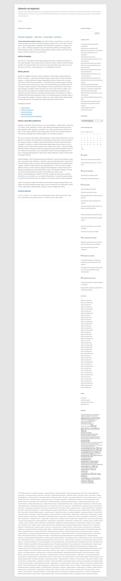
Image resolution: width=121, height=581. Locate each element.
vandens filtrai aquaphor (43, 514)
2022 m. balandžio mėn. (87, 353)
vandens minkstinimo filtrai (90, 479)
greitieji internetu (27, 571)
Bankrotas (82, 563)
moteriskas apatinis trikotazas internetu (90, 443)
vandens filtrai (89, 466)
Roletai (26, 195)
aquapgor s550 (73, 518)
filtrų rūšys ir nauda (83, 495)
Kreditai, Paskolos (70, 569)
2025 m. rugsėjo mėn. (86, 306)
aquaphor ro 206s (35, 525)
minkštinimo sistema (72, 495)
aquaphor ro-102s (64, 518)
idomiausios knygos (87, 437)
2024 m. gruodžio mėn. (87, 321)
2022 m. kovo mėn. (86, 355)
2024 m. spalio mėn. (86, 326)
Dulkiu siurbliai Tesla (87, 544)
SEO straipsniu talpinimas (89, 237)
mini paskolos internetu (65, 563)
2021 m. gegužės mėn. (86, 372)
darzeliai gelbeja (22, 556)
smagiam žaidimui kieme (41, 531)
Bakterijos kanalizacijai (89, 278)
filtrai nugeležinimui (93, 493)
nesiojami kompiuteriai (88, 446)
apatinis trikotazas (94, 414)
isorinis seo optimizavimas (44, 541)
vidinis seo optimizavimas (58, 541)
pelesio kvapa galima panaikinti (74, 525)
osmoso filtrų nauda (31, 495)
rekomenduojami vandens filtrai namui (39, 505)
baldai (95, 419)
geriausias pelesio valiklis (89, 539)
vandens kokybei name (23, 505)
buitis (58, 550)
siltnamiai (95, 558)
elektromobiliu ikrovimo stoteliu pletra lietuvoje (61, 535)
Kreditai (63, 569)
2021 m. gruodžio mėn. (87, 362)
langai (100, 442)
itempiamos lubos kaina (38, 558)
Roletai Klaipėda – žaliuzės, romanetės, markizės (40, 37)
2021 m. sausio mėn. (86, 381)
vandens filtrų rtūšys (96, 503)
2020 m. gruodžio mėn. (87, 383)
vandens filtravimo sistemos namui (86, 501)
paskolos (86, 458)
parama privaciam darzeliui (92, 554)
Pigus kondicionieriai (86, 565)
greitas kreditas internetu (89, 434)
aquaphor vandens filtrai (87, 512)
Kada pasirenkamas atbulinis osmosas (91, 63)
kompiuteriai (96, 438)
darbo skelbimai (84, 421)
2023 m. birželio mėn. (86, 342)
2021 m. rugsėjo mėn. (86, 364)
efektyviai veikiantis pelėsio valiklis (44, 539)
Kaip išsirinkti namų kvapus (88, 56)
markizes (35, 195)
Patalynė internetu (87, 171)
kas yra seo (48, 527)
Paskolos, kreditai (80, 569)
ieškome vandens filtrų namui (35, 503)
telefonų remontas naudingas (72, 531)
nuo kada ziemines (41, 552)
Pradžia (20, 21)
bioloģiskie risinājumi (53, 554)
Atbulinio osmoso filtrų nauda (89, 192)
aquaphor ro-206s (33, 522)
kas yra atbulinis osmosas (90, 497)
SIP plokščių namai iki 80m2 (30, 544)
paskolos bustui (54, 563)
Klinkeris (84, 155)
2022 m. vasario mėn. (86, 357)
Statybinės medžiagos (35, 567)
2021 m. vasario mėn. (86, 379)
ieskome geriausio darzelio (45, 556)
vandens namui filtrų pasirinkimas (81, 503)
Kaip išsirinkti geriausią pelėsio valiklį (90, 101)
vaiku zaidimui (43, 554)
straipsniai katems (31, 561)
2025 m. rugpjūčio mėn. (87, 309)
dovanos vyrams (85, 426)
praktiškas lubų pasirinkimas (76, 571)
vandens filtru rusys (35, 518)
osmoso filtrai (88, 454)
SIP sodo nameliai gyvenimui (69, 548)
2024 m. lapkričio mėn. (87, 323)
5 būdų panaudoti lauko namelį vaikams (91, 214)
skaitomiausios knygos (88, 464)
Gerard (72, 565)
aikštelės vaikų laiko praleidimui (56, 531)
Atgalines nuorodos (55, 565)
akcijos (86, 414)
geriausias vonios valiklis (43, 535)
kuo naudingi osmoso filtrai (60, 499)
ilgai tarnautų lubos (90, 569)
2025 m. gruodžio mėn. (87, 302)
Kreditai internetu (81, 567)
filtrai (93, 425)
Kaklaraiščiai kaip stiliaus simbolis (89, 84)
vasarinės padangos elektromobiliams (34, 537)
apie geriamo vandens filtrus (76, 497)
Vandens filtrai (89, 563)
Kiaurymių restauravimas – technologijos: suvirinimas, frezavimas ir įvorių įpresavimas (92, 52)
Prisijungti (83, 398)
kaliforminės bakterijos (30, 546)
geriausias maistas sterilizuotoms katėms (39, 533)
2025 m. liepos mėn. (86, 311)
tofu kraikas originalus (97, 561)
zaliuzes (52, 197)
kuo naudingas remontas (71, 537)
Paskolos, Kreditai (50, 569)
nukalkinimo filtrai (90, 452)
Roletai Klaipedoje (26, 114)
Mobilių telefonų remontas (88, 107)
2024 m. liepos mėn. (86, 332)
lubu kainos (72, 558)
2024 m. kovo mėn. (86, 340)
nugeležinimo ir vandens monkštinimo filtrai (79, 510)
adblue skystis (81, 554)
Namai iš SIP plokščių (56, 548)
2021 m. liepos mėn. (86, 368)
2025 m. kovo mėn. (86, 315)
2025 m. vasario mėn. (86, 317)
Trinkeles (78, 565)
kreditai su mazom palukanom (90, 442)
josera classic (78, 539)
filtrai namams (43, 501)
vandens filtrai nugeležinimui (32, 510)
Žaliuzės (34, 129)
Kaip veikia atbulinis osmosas (88, 189)
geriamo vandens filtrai (90, 429)
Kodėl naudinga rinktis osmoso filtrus (91, 78)
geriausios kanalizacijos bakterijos (68, 554)
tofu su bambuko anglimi (69, 561)
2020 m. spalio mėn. (86, 387)
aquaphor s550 (59, 522)
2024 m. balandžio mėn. (87, 338)
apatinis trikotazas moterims (89, 416)
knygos (97, 437)
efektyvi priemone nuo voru (28, 539)
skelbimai (99, 464)
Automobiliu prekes (46, 567)
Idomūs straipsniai (28, 8)
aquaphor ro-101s (54, 518)
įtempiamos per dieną (80, 573)
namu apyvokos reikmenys (49, 550)
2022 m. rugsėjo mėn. (86, 349)
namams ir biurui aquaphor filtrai (27, 520)
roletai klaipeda (25, 197)
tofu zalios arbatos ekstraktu (84, 561)
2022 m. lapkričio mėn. (87, 347)
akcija (82, 414)
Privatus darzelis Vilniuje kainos (44, 546)
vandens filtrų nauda (33, 497)
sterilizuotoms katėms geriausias (85, 533)
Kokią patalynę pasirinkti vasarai (89, 175)
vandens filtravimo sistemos (75, 499)
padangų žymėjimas (49, 493)
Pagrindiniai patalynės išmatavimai (90, 178)
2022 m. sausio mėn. (86, 359)
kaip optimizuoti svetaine (72, 541)
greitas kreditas (86, 432)
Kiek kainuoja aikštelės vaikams (45, 544)
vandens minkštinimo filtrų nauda (48, 510)
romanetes (47, 197)
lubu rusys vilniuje (80, 558)
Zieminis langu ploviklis (56, 561)
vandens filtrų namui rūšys (50, 503)
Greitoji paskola (40, 569)
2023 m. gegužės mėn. (86, 345)
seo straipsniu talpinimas (74, 512)
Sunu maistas (56, 567)
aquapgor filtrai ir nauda (74, 516)
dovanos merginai (86, 422)
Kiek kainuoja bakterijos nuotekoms (41, 548)
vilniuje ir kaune (36, 573)
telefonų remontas (39, 527)
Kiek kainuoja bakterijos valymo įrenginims (87, 548)
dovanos (91, 421)
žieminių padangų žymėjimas (74, 493)
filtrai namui (44, 508)
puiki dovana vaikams (28, 531)
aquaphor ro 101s (90, 522)
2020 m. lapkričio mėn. (87, 385)
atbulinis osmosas (90, 417)
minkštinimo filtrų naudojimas (58, 495)
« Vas (82, 149)
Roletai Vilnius (25, 108)
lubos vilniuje (89, 558)
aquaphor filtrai (98, 512)
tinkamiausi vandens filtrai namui (69, 501)
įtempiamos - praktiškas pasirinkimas (64, 573)
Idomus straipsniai (26, 493)
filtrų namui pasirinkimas (89, 499)
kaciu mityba (75, 563)
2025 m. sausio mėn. (86, 319)
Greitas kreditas (32, 569)
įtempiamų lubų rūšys (92, 573)
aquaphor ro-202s (88, 520)
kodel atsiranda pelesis (88, 552)
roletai (53, 195)
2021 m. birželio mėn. (86, 370)
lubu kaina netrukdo (95, 556)
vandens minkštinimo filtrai (88, 508)
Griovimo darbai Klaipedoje (30, 565)
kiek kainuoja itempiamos (51, 558)
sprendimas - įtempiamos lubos (92, 571)
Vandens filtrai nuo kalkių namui (89, 48)
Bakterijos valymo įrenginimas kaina (79, 546)
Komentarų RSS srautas (87, 402)
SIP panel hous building (35, 550)
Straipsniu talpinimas (88, 255)
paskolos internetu (90, 461)
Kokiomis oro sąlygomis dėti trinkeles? (91, 159)
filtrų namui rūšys (66, 505)
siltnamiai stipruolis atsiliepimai (55, 552)
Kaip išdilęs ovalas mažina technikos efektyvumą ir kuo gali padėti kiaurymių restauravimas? (92, 269)
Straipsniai (89, 567)
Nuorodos (62, 567)
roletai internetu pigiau (61, 195)
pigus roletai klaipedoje (45, 195)
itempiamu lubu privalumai (82, 556)
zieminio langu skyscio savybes (31, 554)
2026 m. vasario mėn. (86, 300)
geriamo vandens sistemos (36, 512)
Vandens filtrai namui (86, 109)
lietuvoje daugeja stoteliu (80, 535)
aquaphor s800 (45, 518)
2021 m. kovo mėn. (86, 376)
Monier (68, 565)
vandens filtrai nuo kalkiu (91, 474)
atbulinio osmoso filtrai (56, 497)
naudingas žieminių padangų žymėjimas (54, 537)
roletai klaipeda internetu (36, 197)
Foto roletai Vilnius (26, 112)
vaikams (63, 550)
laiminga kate (40, 561)
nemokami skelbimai (97, 445)
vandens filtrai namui (88, 470)
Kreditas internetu (97, 567)
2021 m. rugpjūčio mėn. (87, 366)
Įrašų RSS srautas (85, 400)
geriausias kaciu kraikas (86, 531)
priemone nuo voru (87, 525)
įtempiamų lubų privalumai (24, 573)
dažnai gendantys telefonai (29, 535)
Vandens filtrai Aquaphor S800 (89, 90)
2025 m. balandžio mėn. (87, 313)
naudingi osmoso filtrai (47, 499)
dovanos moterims (87, 424)
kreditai (85, 440)
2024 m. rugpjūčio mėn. (87, 330)
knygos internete (87, 438)
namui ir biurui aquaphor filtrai (95, 518)
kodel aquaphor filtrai (41, 520)
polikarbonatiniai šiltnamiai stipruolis (73, 552)
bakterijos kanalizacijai (87, 419)
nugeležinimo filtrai (91, 450)
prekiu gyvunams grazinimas (26, 563)
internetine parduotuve (37, 493)
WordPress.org (85, 404)
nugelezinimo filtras (91, 447)
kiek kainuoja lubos (63, 558)
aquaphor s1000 (82, 518)
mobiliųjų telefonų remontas (68, 533)
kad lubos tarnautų (63, 571)
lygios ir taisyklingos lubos (47, 573)
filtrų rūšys (84, 493)
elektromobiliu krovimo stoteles (42, 563)
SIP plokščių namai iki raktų (85, 541)
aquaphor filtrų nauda (52, 516)
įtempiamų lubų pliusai (52, 571)
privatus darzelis (57, 556)
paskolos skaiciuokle (87, 463)
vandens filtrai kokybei (54, 501)
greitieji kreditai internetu (88, 435)
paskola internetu (87, 457)
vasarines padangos (87, 483)
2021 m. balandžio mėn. (87, 374)
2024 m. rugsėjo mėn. (86, 328)
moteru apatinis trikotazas (87, 445)
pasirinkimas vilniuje (32, 556)
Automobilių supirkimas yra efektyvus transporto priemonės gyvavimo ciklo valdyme (91, 262)
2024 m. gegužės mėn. (86, 336)
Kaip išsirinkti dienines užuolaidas (31, 116)
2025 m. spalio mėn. (86, 304)
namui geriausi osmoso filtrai (33, 508)
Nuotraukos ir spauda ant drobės (89, 231)
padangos (99, 455)
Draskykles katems (71, 567)
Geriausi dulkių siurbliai (75, 544)
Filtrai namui (86, 184)
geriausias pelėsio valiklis (44, 529)
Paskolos (57, 569)
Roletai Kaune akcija (27, 110)
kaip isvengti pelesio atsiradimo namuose (75, 529)
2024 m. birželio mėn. (86, 334)
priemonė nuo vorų (29, 527)
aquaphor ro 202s (26, 525)
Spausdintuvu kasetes (23, 567)
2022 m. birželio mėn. (86, 351)
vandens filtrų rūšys (76, 505)
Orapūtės (47, 561)
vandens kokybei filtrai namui (65, 503)
